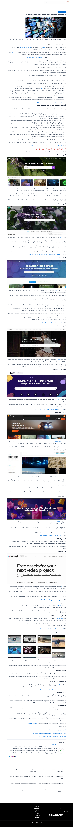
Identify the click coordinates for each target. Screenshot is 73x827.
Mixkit (62, 586)
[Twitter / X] (14, 756)
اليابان (41, 88)
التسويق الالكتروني (42, 47)
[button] (42, 2)
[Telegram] (58, 815)
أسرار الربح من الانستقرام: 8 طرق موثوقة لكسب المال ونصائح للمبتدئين (49, 409)
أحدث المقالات (36, 806)
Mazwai (61, 695)
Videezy (62, 188)
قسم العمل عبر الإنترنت (32, 723)
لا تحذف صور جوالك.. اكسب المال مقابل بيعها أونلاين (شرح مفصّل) (50, 322)
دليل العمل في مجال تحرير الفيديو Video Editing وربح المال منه (51, 535)
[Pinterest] (56, 815)
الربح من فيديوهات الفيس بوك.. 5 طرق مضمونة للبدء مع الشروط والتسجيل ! (48, 628)
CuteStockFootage (59, 618)
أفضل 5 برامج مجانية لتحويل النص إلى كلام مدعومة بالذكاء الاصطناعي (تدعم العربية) (49, 733)
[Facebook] (15, 756)
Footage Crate (58, 441)
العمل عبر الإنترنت (61, 11)
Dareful (54, 487)
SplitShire (60, 660)
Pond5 (59, 707)
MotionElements (58, 399)
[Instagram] (12, 756)
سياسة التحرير (36, 817)
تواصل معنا (36, 810)
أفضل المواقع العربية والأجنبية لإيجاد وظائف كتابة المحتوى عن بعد (53, 729)
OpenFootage (58, 476)
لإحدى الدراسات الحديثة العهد (25, 47)
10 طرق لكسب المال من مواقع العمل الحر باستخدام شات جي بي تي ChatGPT (48, 102)
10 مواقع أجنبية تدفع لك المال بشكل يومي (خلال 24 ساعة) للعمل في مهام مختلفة (45, 254)
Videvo (56, 290)
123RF (58, 521)
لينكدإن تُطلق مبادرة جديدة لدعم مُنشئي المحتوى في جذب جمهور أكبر (24, 789)
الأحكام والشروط (36, 811)
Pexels (61, 237)
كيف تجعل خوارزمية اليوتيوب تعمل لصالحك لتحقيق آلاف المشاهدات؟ (52, 736)
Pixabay (59, 359)
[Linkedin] (9, 756)
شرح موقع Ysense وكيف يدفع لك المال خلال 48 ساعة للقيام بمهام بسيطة (49, 599)
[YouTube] (13, 756)
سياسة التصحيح (36, 815)
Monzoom (59, 673)
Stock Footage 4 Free (58, 684)
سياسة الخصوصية (36, 813)
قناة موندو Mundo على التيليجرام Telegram (34, 57)
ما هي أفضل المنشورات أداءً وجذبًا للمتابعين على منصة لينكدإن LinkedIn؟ (23, 783)
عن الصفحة (36, 808)
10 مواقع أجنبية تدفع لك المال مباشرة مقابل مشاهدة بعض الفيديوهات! (49, 689)
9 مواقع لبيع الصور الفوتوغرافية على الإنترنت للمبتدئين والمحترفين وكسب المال (46, 145)
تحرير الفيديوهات (15, 52)
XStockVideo (58, 605)
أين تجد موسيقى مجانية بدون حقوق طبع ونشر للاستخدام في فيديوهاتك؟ (23, 776)
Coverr (58, 541)
